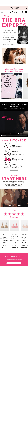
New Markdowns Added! (14, 7)
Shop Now (12, 8)
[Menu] (2, 12)
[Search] (22, 12)
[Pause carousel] (27, 8)
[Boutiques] (6, 12)
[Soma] (14, 12)
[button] (26, 12)
